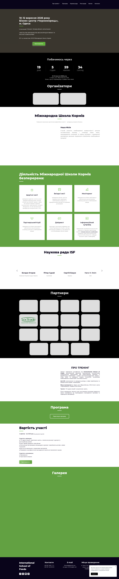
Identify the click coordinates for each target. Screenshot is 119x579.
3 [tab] (56, 285)
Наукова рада (74, 4)
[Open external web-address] (43, 4)
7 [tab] (65, 285)
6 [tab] (63, 285)
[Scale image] (32, 488)
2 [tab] (54, 285)
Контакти (97, 4)
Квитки (90, 4)
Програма (65, 4)
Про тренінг (55, 4)
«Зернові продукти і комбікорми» (89, 232)
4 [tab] (58, 285)
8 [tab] (67, 285)
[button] (38, 44)
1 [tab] (52, 285)
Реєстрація (83, 4)
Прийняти (94, 573)
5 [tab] (61, 285)
